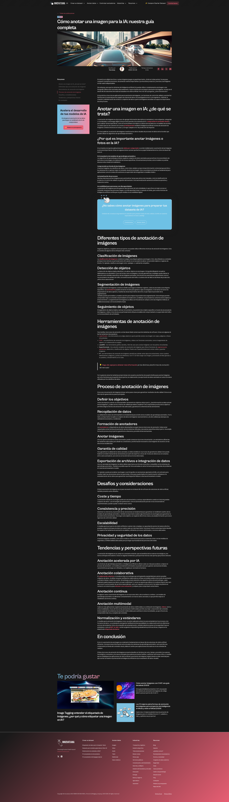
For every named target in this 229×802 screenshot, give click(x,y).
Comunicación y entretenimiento (142, 763)
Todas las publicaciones (67, 13)
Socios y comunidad (158, 757)
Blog (154, 745)
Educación (135, 772)
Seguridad (156, 763)
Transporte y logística (139, 745)
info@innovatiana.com (63, 751)
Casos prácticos (157, 769)
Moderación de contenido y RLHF (91, 751)
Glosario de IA (157, 774)
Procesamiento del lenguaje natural (92, 757)
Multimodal (115, 757)
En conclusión (63, 100)
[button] (65, 3)
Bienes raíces (136, 754)
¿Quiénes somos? (158, 751)
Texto (113, 754)
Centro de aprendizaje (159, 772)
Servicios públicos (138, 760)
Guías (154, 766)
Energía (135, 774)
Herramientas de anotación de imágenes (71, 89)
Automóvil (135, 783)
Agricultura (136, 780)
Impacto (155, 748)
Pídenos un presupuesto (160, 783)
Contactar (156, 780)
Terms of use (158, 794)
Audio (113, 751)
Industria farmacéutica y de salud (142, 769)
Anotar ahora (141, 222)
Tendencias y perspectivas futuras (69, 97)
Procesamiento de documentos (91, 754)
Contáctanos (172, 3)
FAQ (154, 777)
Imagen (114, 745)
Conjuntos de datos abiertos (161, 760)
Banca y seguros (137, 777)
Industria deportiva (138, 748)
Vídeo (113, 748)
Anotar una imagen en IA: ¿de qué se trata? (72, 84)
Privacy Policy (168, 794)
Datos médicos (116, 760)
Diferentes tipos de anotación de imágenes (72, 87)
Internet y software (138, 766)
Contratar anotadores (107, 3)
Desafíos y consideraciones (67, 95)
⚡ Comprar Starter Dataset (155, 3)
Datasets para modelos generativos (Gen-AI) (94, 748)
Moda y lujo (136, 757)
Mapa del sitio (157, 786)
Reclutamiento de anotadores (161, 754)
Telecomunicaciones (138, 751)
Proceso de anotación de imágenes (70, 92)
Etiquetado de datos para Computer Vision (94, 745)
